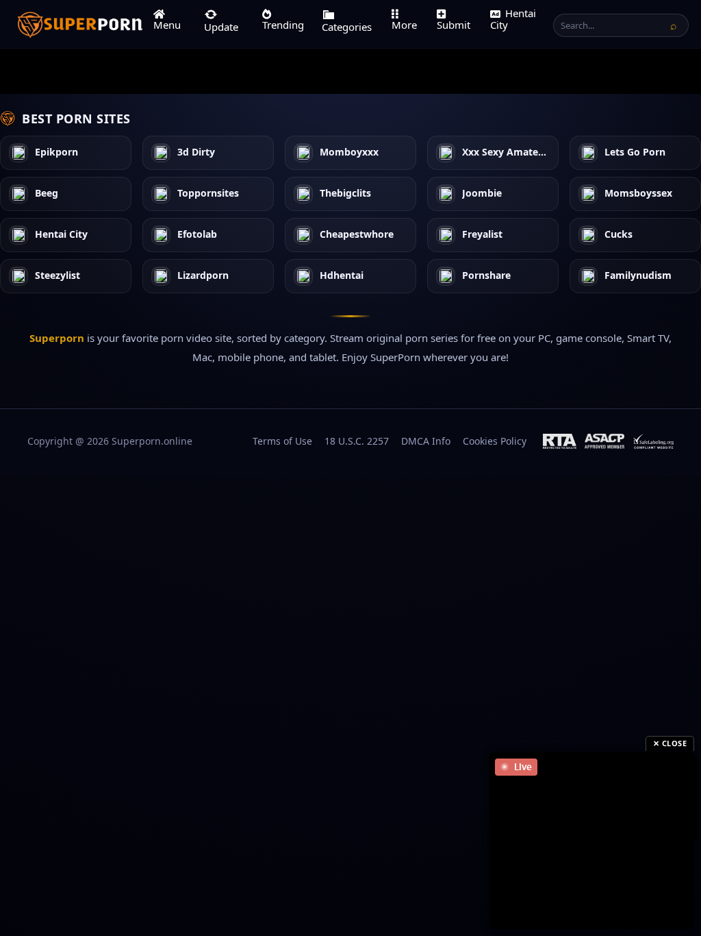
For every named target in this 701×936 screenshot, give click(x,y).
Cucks (618, 235)
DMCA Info (425, 440)
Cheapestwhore (357, 235)
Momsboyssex (638, 193)
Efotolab (197, 235)
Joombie (482, 193)
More (404, 25)
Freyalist (482, 235)
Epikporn (56, 152)
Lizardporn (203, 276)
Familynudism (638, 276)
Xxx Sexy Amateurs (506, 152)
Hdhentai (342, 276)
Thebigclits (345, 193)
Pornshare (486, 276)
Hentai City (513, 19)
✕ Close (670, 743)
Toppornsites (208, 193)
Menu (167, 25)
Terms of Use (282, 440)
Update (221, 27)
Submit (453, 25)
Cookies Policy (494, 440)
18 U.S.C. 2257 (356, 440)
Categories (347, 27)
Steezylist (57, 276)
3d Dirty (196, 152)
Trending (283, 25)
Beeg (46, 193)
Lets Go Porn (634, 152)
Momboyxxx (349, 152)
